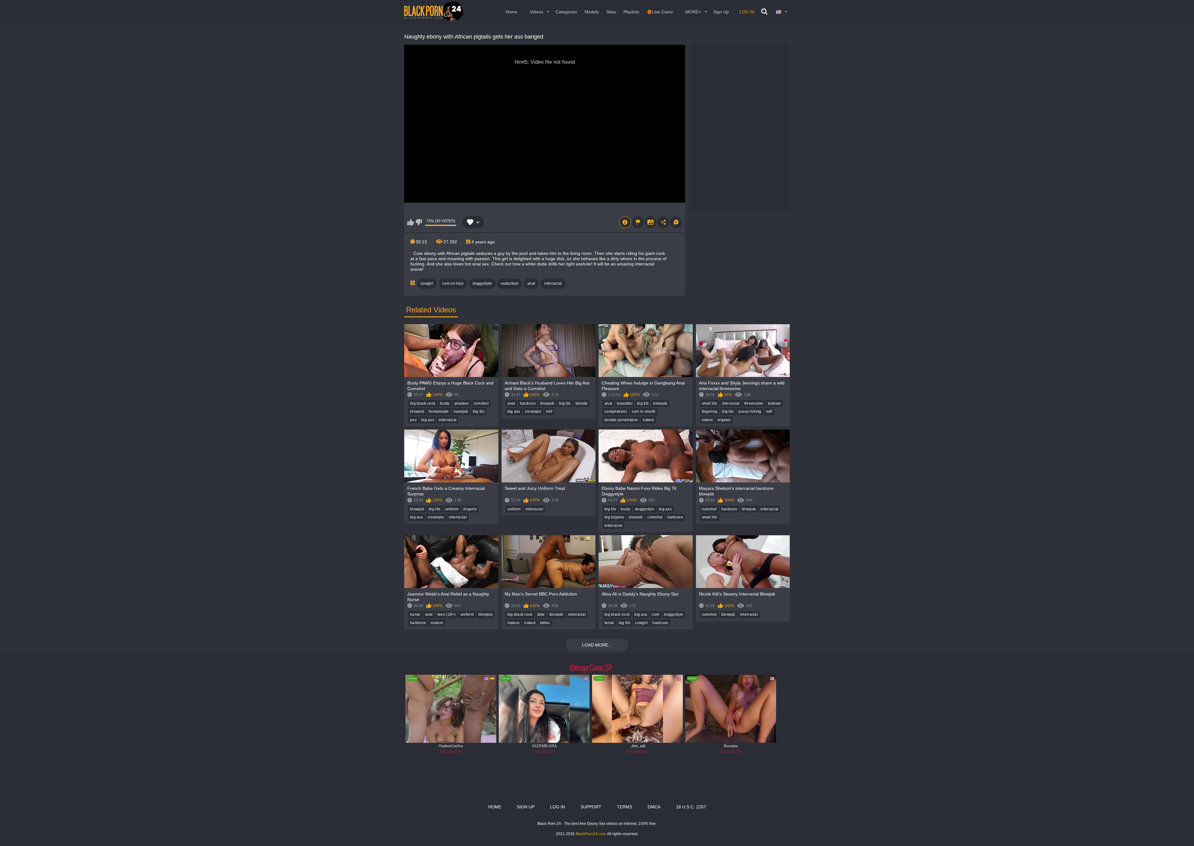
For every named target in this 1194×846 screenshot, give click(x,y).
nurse (415, 614)
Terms (624, 806)
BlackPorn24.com (591, 834)
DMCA (654, 806)
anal (531, 283)
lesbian (774, 403)
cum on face (453, 283)
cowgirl (426, 283)
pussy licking (749, 411)
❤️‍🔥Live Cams (660, 11)
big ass (427, 420)
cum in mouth (644, 411)
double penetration (621, 420)
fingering (710, 411)
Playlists (631, 11)
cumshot (481, 403)
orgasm (724, 420)
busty (445, 403)
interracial (553, 283)
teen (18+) (446, 614)
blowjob (417, 411)
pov (413, 420)
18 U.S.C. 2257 (691, 806)
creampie (533, 411)
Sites (611, 11)
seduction (509, 283)
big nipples (614, 517)
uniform (452, 509)
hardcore (528, 403)
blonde (582, 403)
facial (609, 623)
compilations (615, 411)
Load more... (597, 644)
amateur (461, 403)
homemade (439, 411)
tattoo (545, 623)
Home (511, 11)
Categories (566, 11)
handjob (461, 411)
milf (549, 411)
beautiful (624, 403)
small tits (709, 403)
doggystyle (482, 283)
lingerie (470, 509)
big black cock (422, 403)
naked (648, 420)
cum (655, 614)
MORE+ (693, 11)
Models (592, 11)
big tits (478, 411)
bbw (541, 614)
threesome (753, 403)
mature (437, 623)
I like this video (410, 222)
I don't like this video (418, 222)
